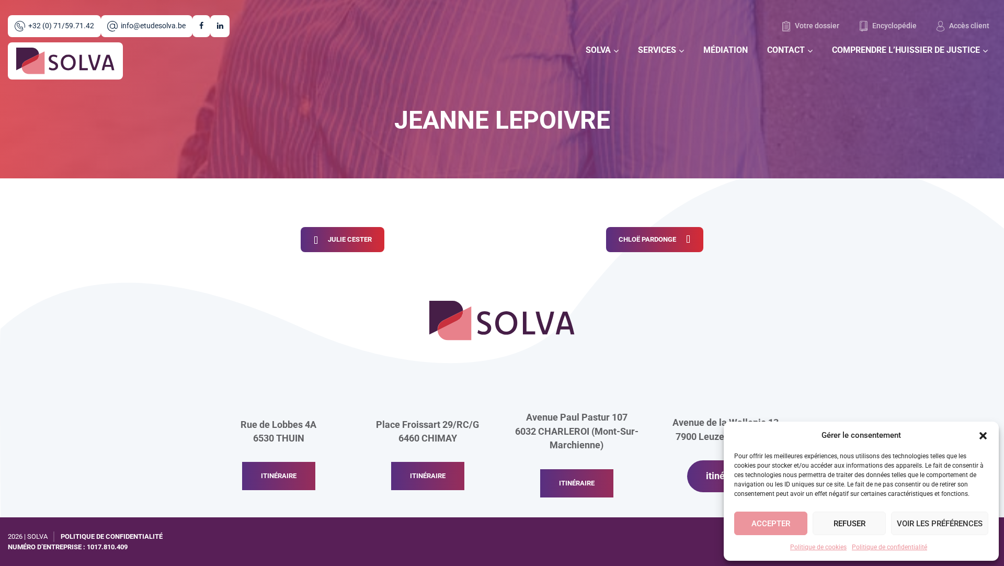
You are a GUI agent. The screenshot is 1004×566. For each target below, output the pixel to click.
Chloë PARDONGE (647, 239)
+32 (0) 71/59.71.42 (61, 25)
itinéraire (278, 476)
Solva (598, 50)
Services (657, 50)
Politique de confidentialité (889, 547)
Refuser (849, 523)
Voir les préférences (940, 523)
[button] (983, 435)
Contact (786, 50)
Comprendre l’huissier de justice (906, 50)
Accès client (968, 25)
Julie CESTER (350, 239)
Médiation (725, 50)
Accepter (770, 523)
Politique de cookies (818, 547)
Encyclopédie (894, 25)
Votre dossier (816, 25)
